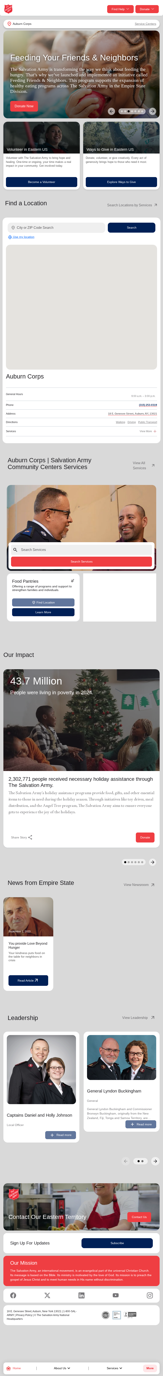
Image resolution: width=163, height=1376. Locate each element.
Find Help (118, 9)
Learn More (43, 612)
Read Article (28, 980)
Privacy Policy (24, 1315)
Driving (132, 422)
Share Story (22, 837)
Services (115, 1368)
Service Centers (145, 23)
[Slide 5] (135, 111)
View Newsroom (139, 884)
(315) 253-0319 (148, 405)
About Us (62, 1368)
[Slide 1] (122, 111)
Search (131, 227)
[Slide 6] (139, 111)
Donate (145, 9)
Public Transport (147, 422)
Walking (120, 422)
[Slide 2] (125, 111)
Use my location (21, 237)
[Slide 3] (129, 111)
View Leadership (138, 1017)
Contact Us (139, 1217)
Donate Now (24, 106)
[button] (139, 1161)
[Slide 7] (142, 111)
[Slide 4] (132, 111)
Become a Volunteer (41, 182)
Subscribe (117, 1243)
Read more (61, 1135)
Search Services (82, 561)
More (150, 1368)
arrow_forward (155, 1161)
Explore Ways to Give (121, 182)
